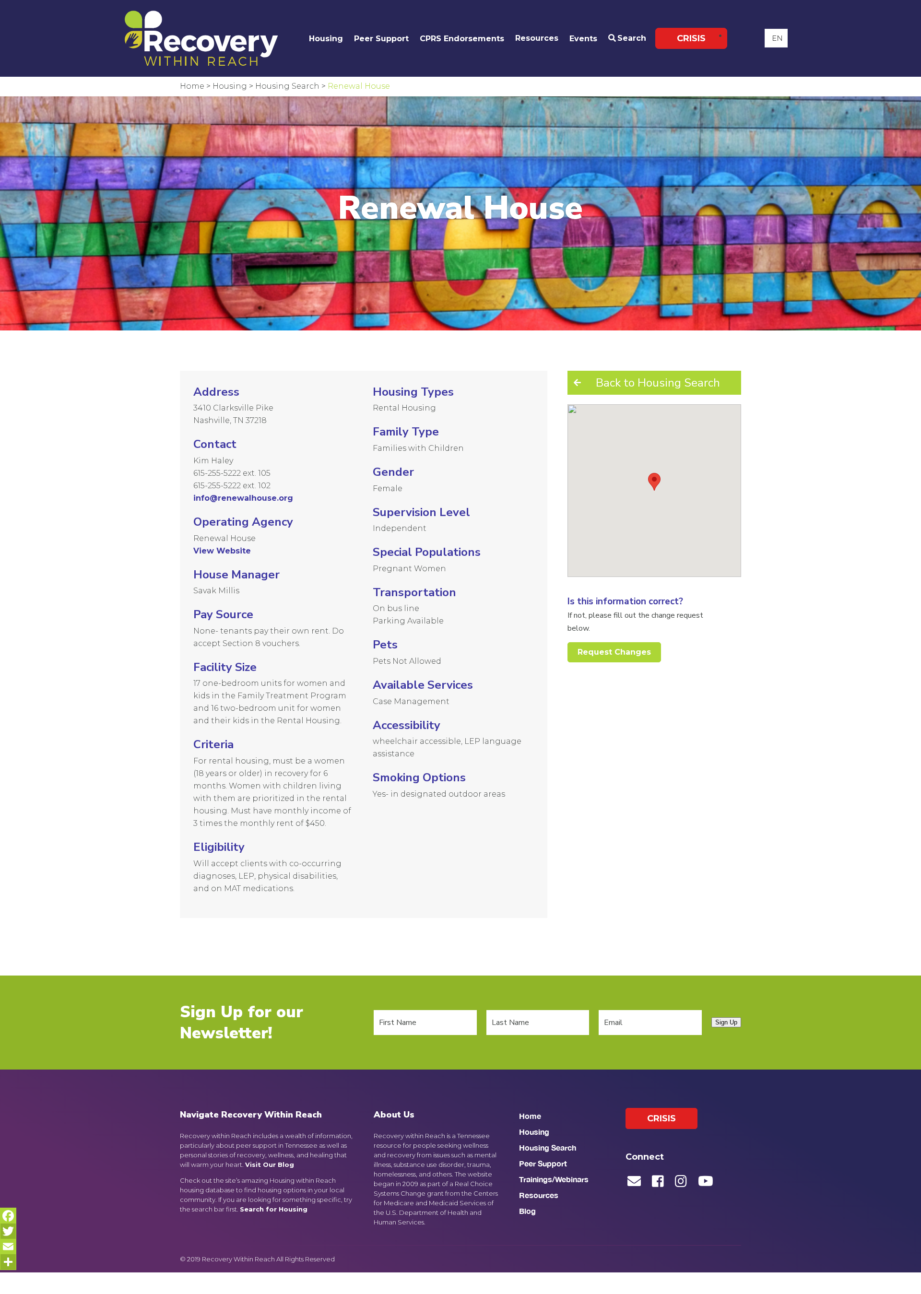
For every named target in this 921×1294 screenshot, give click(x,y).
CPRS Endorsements (462, 38)
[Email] (8, 1246)
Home (530, 1115)
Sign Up (726, 1022)
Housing (326, 38)
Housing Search (547, 1147)
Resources (536, 38)
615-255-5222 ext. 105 (232, 473)
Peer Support (381, 38)
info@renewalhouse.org (243, 498)
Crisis (691, 38)
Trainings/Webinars (554, 1179)
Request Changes (614, 652)
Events (583, 38)
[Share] (8, 1262)
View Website (222, 550)
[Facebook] (8, 1215)
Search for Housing (273, 1209)
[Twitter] (8, 1231)
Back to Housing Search (658, 382)
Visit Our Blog (269, 1164)
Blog (527, 1210)
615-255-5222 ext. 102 (232, 485)
